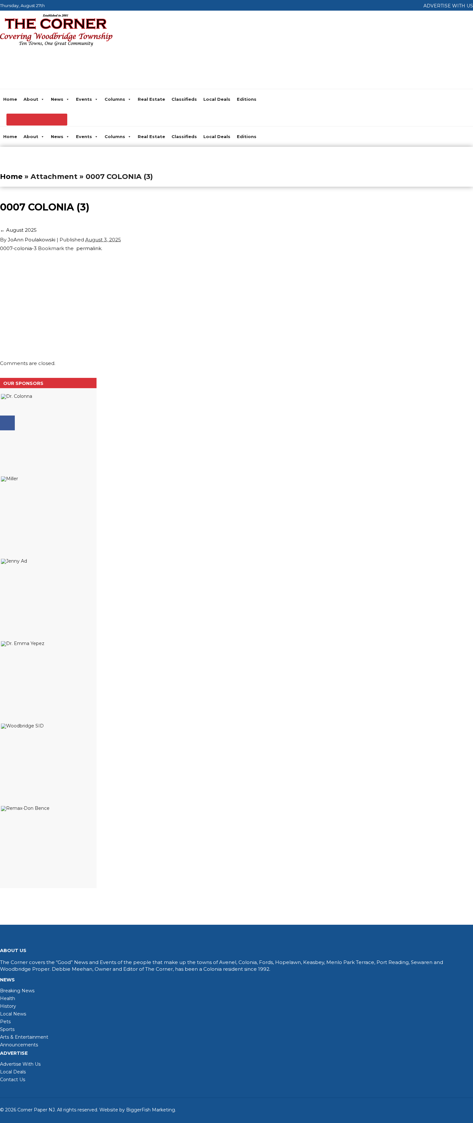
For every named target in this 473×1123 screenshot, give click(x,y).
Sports (7, 1029)
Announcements (19, 1045)
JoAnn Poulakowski (31, 240)
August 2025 (18, 230)
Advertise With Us (20, 1064)
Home (10, 99)
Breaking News (17, 991)
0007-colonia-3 (18, 248)
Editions (246, 99)
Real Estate (151, 99)
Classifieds (184, 99)
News (57, 99)
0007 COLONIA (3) (44, 207)
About (30, 99)
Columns (115, 99)
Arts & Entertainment (24, 1037)
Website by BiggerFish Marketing (137, 1110)
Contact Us (12, 1079)
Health (7, 998)
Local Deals (216, 99)
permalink (87, 248)
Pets (5, 1022)
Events (84, 99)
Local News (13, 1014)
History (8, 1006)
